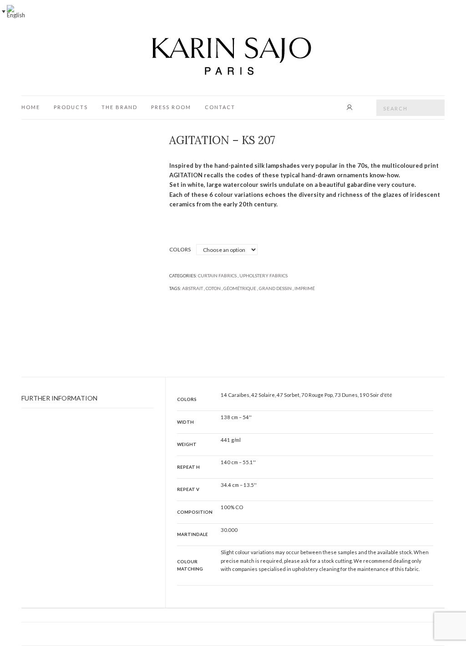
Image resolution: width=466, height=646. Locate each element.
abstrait (192, 288)
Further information (59, 398)
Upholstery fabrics (263, 275)
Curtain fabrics (217, 275)
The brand (119, 107)
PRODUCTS (71, 107)
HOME (30, 107)
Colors (180, 249)
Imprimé (304, 288)
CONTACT (220, 107)
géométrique (239, 288)
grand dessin (275, 288)
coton (213, 288)
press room (171, 107)
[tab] (87, 398)
